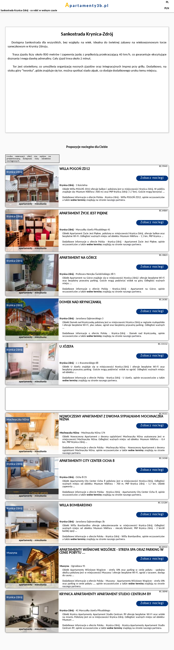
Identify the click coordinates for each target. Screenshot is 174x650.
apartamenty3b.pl (87, 6)
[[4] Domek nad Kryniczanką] (32, 320)
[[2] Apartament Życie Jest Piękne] (32, 231)
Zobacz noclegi (152, 178)
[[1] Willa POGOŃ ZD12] (32, 186)
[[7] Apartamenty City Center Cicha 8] (32, 478)
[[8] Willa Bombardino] (32, 523)
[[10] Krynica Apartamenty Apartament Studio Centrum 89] (32, 612)
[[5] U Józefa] (32, 364)
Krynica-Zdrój (14, 172)
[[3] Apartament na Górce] (32, 275)
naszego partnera (116, 200)
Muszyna (12, 553)
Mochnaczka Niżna (18, 419)
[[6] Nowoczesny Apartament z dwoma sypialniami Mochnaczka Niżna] (32, 434)
